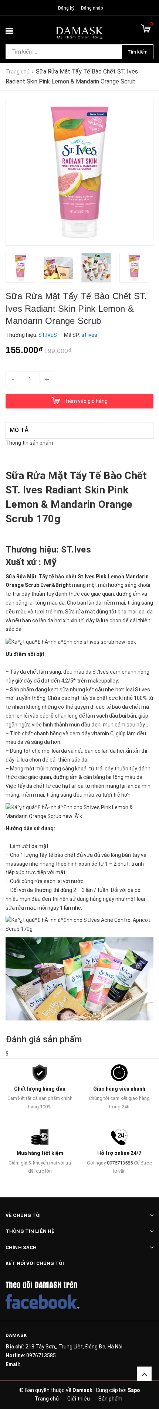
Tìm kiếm (138, 52)
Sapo (134, 1390)
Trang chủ (47, 1399)
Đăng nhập (92, 8)
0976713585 (120, 1163)
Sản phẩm (110, 1399)
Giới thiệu (78, 1399)
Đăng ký (66, 8)
